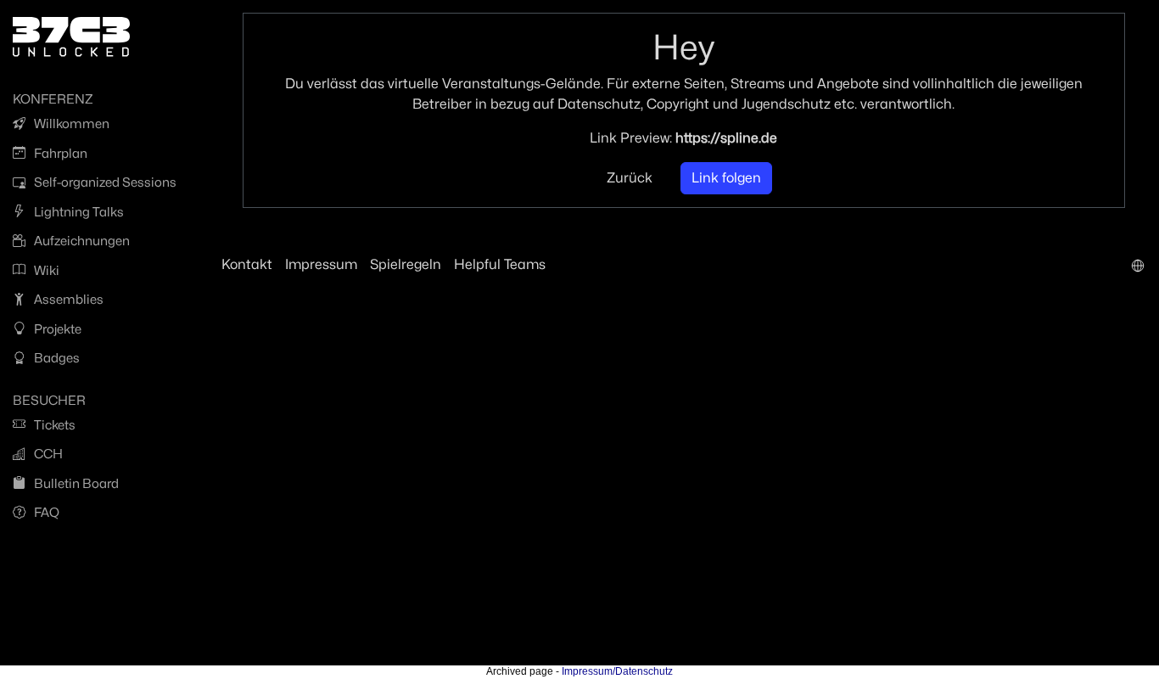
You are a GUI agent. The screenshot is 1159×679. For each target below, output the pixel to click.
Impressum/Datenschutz (617, 671)
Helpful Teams (500, 264)
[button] (1137, 265)
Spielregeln (405, 264)
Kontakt (246, 264)
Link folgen (726, 178)
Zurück (629, 178)
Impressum (321, 264)
